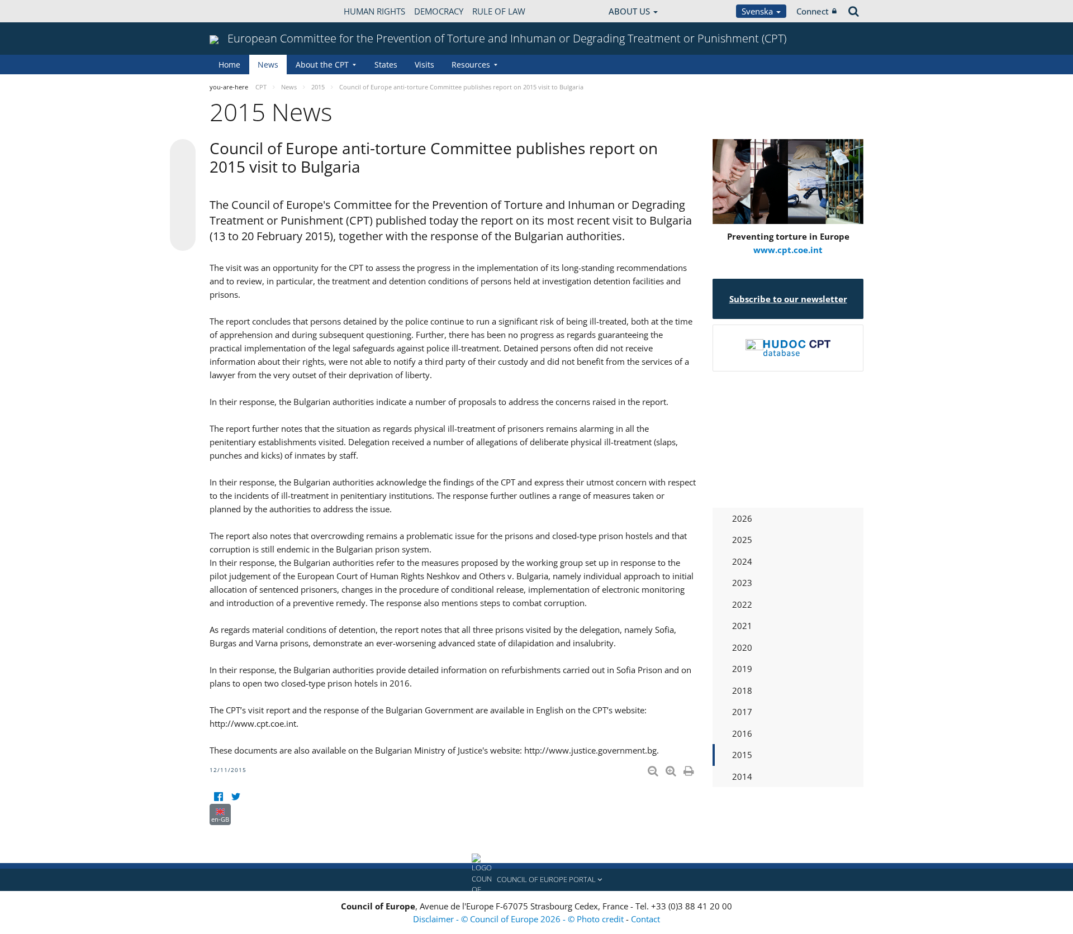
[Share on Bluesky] (182, 153)
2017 (742, 711)
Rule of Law (498, 11)
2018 (742, 690)
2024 (742, 561)
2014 (742, 776)
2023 (742, 582)
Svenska (758, 11)
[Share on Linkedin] (182, 216)
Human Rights (374, 11)
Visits (424, 64)
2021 (742, 625)
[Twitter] (235, 797)
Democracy (438, 11)
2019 (742, 668)
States (385, 64)
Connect (812, 11)
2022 (742, 604)
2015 (742, 754)
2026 (742, 518)
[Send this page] (182, 238)
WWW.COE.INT (237, 11)
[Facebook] (218, 797)
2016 (742, 733)
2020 (742, 647)
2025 (742, 539)
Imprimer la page (689, 769)
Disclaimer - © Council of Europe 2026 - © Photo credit (519, 919)
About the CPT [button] (322, 64)
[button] (536, 880)
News (268, 64)
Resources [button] (471, 64)
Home (229, 64)
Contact (645, 919)
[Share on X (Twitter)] (182, 174)
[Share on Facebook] (182, 195)
